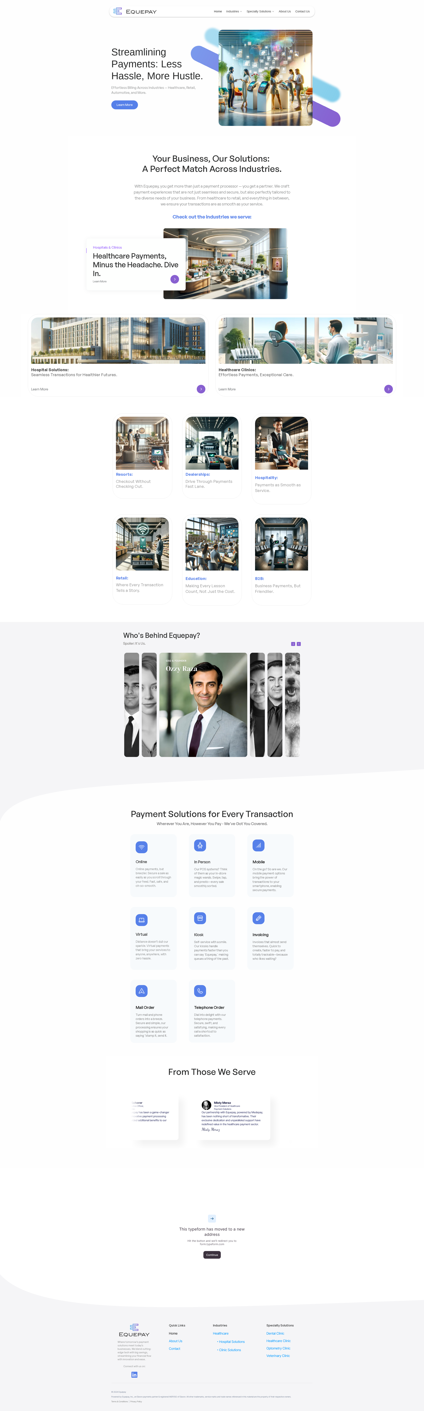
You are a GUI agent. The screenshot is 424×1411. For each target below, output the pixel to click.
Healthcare (221, 1333)
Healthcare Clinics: (238, 369)
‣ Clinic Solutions (229, 1350)
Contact (174, 1349)
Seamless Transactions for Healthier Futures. (74, 374)
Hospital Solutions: (50, 369)
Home (218, 11)
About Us (285, 11)
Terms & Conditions (119, 1401)
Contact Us (302, 11)
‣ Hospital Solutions (231, 1342)
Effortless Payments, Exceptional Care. (256, 374)
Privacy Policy (136, 1401)
